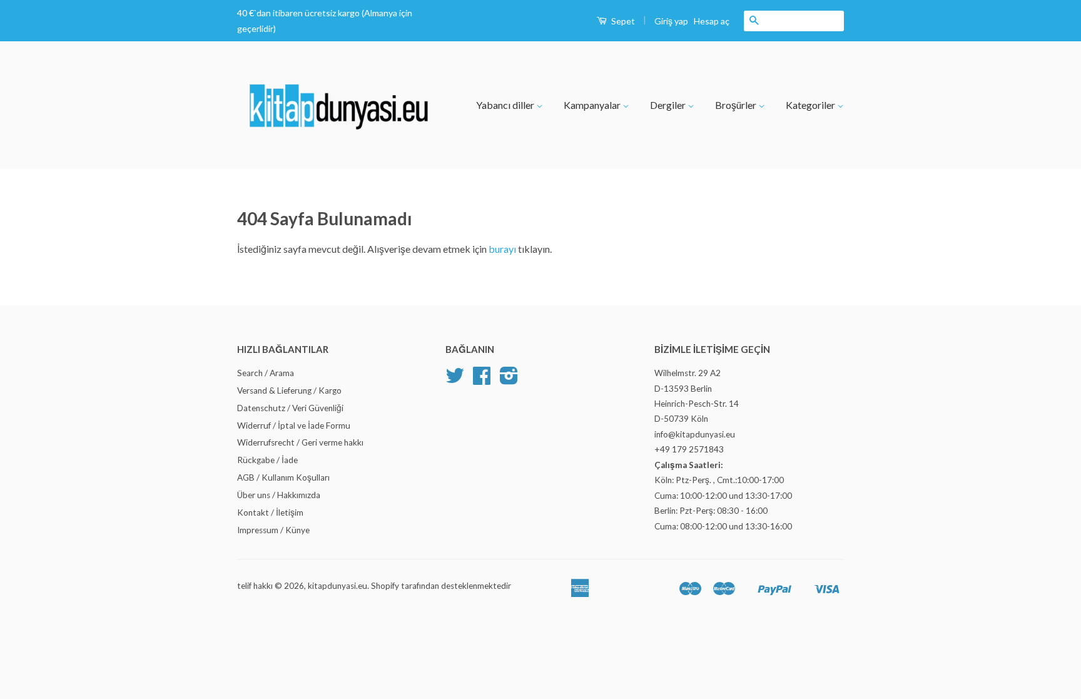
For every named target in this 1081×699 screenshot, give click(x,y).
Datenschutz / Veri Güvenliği (290, 408)
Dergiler (669, 105)
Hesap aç (711, 21)
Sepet (622, 21)
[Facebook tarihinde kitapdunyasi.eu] (481, 380)
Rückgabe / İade (267, 460)
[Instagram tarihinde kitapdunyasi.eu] (509, 380)
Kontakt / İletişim (270, 513)
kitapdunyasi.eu (337, 586)
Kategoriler (811, 105)
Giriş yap (671, 21)
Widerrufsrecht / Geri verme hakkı (300, 442)
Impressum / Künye (273, 530)
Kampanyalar (593, 105)
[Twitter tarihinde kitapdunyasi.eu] (454, 380)
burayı (503, 249)
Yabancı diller (506, 105)
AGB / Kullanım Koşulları (283, 477)
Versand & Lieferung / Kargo (289, 390)
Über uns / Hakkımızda (278, 495)
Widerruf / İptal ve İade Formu (293, 426)
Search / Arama (265, 373)
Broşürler (736, 105)
